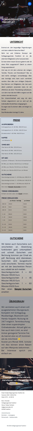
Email (20, 194)
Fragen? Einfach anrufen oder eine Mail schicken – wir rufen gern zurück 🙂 (16, 380)
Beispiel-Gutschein (14, 187)
